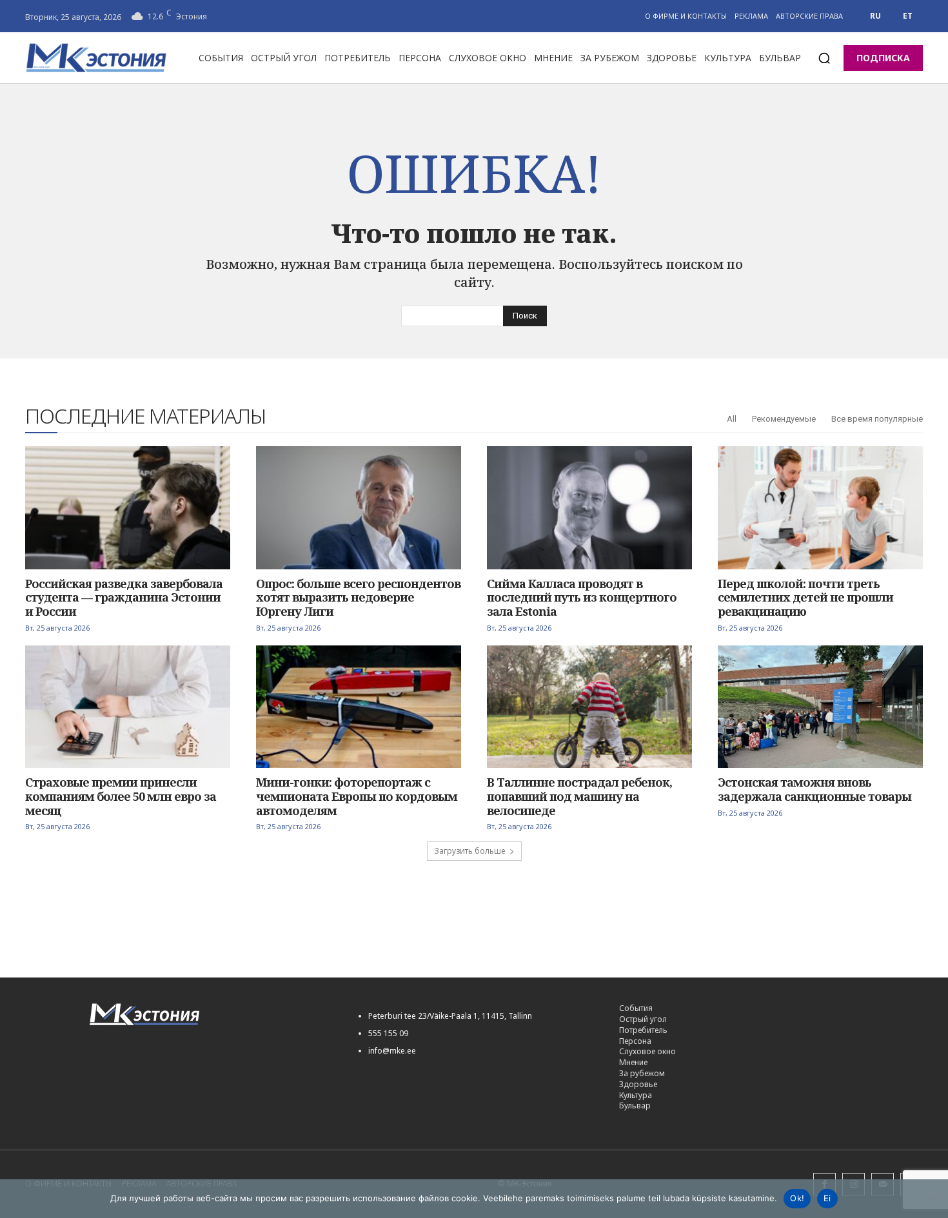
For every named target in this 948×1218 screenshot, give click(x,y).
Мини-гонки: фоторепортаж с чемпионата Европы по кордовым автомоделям (356, 796)
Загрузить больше (470, 850)
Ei (827, 1198)
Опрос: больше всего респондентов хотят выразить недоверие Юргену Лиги (358, 597)
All (731, 419)
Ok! (797, 1198)
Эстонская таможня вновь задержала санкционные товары (814, 789)
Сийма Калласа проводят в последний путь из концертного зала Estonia (581, 597)
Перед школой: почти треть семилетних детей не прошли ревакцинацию (805, 597)
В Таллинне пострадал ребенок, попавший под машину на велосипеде (579, 796)
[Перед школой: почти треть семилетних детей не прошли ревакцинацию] (820, 507)
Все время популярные (877, 419)
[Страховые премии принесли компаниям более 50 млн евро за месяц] (127, 707)
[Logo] (209, 1014)
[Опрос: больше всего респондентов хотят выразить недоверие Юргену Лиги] (358, 507)
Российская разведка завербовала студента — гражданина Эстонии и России (123, 597)
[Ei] (931, 1198)
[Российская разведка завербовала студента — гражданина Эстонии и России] (127, 507)
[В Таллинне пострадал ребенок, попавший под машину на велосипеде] (589, 707)
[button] (824, 58)
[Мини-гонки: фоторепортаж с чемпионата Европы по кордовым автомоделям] (358, 707)
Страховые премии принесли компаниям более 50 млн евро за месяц (120, 796)
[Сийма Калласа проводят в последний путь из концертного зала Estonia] (589, 507)
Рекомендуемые (784, 419)
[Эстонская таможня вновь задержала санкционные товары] (820, 707)
